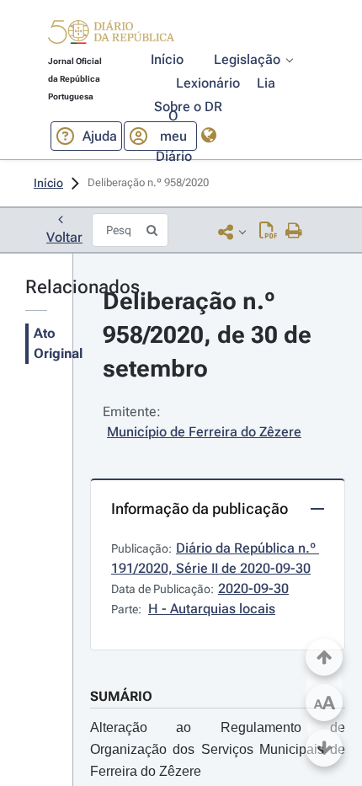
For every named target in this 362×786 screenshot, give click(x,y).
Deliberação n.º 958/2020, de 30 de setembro (210, 334)
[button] (111, 34)
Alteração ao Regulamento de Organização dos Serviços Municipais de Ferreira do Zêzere (217, 749)
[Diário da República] (111, 35)
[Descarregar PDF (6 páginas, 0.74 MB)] (268, 231)
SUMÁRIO (121, 696)
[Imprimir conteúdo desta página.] (294, 231)
